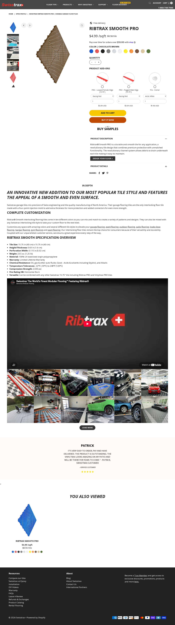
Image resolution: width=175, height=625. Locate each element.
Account (157, 3)
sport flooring (54, 230)
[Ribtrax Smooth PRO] (27, 520)
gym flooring (37, 230)
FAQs (11, 593)
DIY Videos (14, 587)
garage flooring (97, 226)
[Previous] (24, 25)
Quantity (94, 57)
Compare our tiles (17, 578)
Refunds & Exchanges (19, 599)
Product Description (101, 138)
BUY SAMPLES (107, 129)
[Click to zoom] (82, 25)
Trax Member (140, 575)
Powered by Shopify (36, 617)
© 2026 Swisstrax (17, 617)
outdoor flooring (127, 226)
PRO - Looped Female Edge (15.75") (102, 91)
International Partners (76, 587)
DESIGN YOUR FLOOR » (103, 158)
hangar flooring (22, 230)
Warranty (13, 590)
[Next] (29, 25)
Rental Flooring (16, 605)
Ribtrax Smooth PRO (27, 541)
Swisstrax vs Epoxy (17, 581)
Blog (68, 578)
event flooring (112, 226)
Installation (14, 584)
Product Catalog (16, 602)
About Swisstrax (74, 581)
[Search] (150, 3)
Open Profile (21, 14)
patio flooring (142, 226)
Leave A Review (16, 596)
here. (136, 581)
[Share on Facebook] (99, 173)
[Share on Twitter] (103, 173)
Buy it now (108, 120)
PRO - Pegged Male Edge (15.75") (128, 91)
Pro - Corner (155, 90)
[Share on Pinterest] (107, 173)
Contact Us (71, 584)
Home (11, 14)
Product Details (99, 166)
